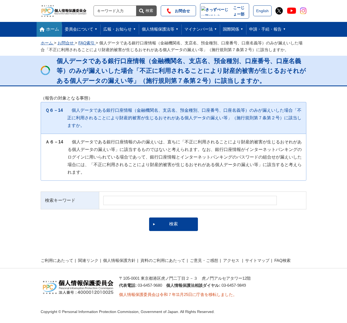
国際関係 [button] (231, 29)
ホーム (52, 29)
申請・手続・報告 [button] (265, 29)
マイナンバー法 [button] (198, 29)
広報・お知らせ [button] (117, 29)
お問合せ (180, 11)
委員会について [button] (79, 29)
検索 (149, 10)
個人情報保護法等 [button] (158, 29)
